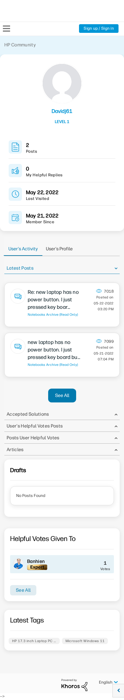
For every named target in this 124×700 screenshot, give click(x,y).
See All (62, 395)
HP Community (20, 45)
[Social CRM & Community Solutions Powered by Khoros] (74, 684)
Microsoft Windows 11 (85, 641)
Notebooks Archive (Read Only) (53, 315)
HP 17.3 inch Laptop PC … (34, 641)
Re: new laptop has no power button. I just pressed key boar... (53, 299)
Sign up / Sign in (99, 28)
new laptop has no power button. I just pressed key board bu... (54, 349)
